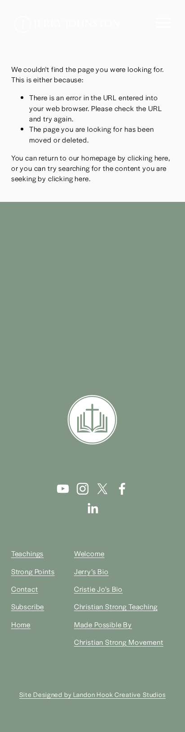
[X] (102, 488)
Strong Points (33, 571)
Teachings (27, 553)
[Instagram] (82, 488)
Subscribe (27, 606)
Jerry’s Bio (91, 571)
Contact (24, 589)
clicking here (148, 157)
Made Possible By (103, 624)
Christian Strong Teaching (116, 606)
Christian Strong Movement (118, 642)
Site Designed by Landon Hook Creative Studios (92, 694)
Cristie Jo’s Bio (98, 589)
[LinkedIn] (92, 508)
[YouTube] (63, 488)
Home (21, 624)
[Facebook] (122, 488)
